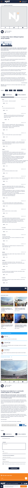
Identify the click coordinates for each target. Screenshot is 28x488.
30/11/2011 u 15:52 (23, 106)
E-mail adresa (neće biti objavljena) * (8, 455)
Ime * (3, 451)
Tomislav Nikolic (20, 90)
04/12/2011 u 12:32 (23, 277)
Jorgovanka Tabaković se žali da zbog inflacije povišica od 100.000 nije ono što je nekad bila (21, 326)
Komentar (4, 442)
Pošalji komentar (22, 94)
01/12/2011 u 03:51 (23, 234)
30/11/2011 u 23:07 (23, 216)
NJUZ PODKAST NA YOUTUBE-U (5, 289)
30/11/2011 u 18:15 (23, 149)
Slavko (3, 209)
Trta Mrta (4, 227)
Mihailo (3, 252)
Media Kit (10, 483)
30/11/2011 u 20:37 (23, 184)
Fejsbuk (11, 90)
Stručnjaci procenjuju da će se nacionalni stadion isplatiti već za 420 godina (7, 309)
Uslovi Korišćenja (15, 483)
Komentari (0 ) (9, 434)
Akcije (6, 90)
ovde (20, 421)
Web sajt (4, 459)
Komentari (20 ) (9, 94)
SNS (14, 90)
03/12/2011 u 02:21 (23, 269)
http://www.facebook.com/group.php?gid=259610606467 (15, 203)
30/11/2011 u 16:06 (23, 122)
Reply (4, 103)
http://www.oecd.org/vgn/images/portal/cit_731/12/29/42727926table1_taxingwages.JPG (15, 160)
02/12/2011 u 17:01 (23, 260)
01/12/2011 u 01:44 (23, 227)
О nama (7, 483)
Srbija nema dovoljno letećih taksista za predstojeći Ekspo (20, 309)
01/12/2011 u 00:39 (23, 113)
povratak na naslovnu (7, 5)
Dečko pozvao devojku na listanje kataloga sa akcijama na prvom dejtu (7, 326)
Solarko (3, 269)
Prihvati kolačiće (23, 486)
